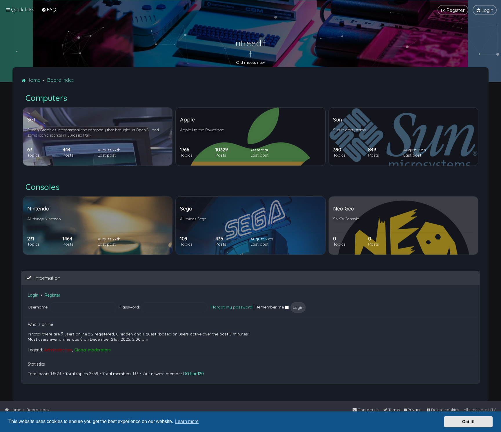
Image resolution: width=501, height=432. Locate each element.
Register (52, 295)
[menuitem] (49, 9)
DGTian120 (193, 373)
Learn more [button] (187, 421)
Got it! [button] (468, 421)
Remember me (270, 307)
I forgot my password (231, 307)
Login (33, 295)
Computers (46, 98)
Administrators (58, 350)
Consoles (42, 187)
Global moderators (92, 350)
